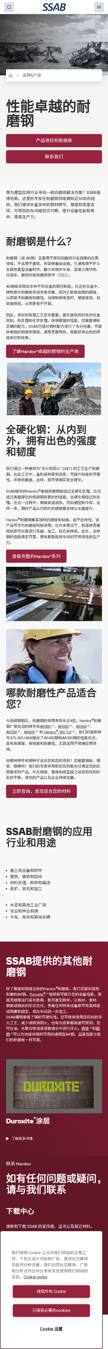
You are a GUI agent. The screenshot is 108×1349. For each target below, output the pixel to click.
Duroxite (37, 994)
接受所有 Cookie (51, 1291)
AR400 (45, 726)
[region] (51, 1290)
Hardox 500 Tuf (58, 732)
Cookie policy (35, 1277)
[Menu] (99, 7)
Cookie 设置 (51, 1328)
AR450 (63, 726)
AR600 (29, 732)
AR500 (81, 726)
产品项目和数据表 (54, 140)
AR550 (11, 732)
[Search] (9, 7)
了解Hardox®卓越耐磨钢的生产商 (45, 351)
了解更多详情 (22, 1138)
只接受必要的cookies (51, 1310)
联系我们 (54, 157)
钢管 (85, 1028)
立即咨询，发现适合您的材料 (41, 791)
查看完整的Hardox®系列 (36, 556)
